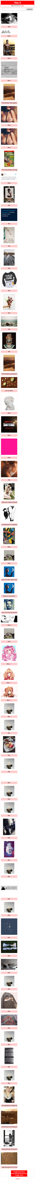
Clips (22, 5)
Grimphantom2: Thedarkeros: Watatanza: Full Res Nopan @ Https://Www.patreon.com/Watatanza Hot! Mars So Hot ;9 (9, 524)
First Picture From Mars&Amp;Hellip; (9, 1127)
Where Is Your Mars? (9, 596)
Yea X (17, 2)
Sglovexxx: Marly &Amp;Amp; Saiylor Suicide (9, 502)
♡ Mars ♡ (9, 625)
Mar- (9, 716)
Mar (9, 26)
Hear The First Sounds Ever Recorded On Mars (9, 612)
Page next (19, 1175)
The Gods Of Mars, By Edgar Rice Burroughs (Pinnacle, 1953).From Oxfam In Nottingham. (9, 170)
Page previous (19, 1172)
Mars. (9, 36)
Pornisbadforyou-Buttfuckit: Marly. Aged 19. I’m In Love (9, 1105)
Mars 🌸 (9, 664)
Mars (9, 58)
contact (17, 1178)
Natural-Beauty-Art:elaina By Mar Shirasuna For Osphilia (9, 1149)
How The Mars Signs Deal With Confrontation (9, 579)
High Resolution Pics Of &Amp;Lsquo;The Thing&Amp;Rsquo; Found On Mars (9, 1167)
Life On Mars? (9, 390)
